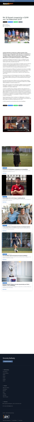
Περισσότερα (4, 173)
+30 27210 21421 (6, 0)
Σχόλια (4, 380)
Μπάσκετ (4, 390)
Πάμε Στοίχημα (5, 396)
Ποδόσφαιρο (5, 389)
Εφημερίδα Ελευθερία (7, 361)
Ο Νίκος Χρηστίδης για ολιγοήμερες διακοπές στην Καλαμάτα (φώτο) (16, 226)
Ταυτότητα (20, 420)
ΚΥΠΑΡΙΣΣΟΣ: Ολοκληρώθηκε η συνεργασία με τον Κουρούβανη (15, 169)
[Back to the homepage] (8, 4)
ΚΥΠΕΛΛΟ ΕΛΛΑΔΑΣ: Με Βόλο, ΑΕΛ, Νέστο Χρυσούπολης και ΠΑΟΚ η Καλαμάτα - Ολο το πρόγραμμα (16, 285)
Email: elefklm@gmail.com (8, 406)
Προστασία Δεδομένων (7, 420)
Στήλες (4, 377)
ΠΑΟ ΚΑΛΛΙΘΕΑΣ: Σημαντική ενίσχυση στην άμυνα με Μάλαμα (15, 255)
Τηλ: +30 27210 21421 (17, 403)
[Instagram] (12, 0)
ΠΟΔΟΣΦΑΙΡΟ (5, 196)
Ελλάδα (4, 374)
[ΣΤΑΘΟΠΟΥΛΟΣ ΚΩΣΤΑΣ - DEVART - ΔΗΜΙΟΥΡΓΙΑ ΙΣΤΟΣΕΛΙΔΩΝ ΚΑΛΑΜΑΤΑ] (6, 416)
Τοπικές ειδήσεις (5, 373)
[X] (11, 0)
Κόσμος (4, 376)
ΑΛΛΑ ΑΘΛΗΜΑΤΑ (7, 25)
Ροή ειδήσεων (5, 371)
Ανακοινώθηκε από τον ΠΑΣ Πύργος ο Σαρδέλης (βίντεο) (14, 198)
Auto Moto (4, 395)
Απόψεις (4, 379)
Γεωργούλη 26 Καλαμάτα (8, 403)
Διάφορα (4, 393)
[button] (30, 4)
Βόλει (4, 392)
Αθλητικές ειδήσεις (6, 387)
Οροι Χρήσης (14, 420)
